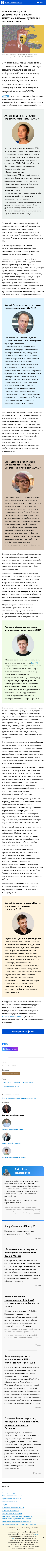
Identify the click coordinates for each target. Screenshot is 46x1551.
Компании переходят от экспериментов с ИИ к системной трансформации (19, 1359)
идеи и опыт (7, 1082)
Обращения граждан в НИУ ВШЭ (13, 1508)
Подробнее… (37, 1212)
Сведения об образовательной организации (16, 1522)
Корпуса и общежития (9, 1502)
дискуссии (17, 1082)
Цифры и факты (7, 1490)
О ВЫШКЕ (6, 1486)
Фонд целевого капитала (10, 1510)
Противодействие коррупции (12, 1513)
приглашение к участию (11, 1086)
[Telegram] (6, 1044)
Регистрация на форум (23, 1031)
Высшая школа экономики (13, 2)
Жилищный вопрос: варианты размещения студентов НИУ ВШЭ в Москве (20, 1252)
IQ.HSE (34, 663)
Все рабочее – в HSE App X (19, 1226)
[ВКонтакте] (3, 1044)
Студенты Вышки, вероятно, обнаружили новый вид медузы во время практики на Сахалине (21, 1423)
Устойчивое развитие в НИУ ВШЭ (13, 1496)
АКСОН (5, 96)
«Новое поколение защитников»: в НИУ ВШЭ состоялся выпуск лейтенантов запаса (21, 1301)
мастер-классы (28, 1082)
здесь (36, 1534)
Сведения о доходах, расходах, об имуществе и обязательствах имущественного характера (17, 1517)
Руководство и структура (10, 1493)
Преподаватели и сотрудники (11, 1499)
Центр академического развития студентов (19, 1098)
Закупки (4, 1505)
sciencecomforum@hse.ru (12, 1016)
